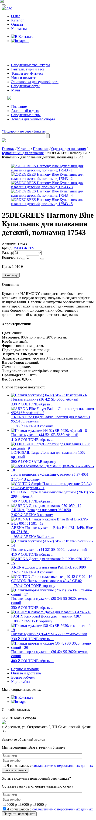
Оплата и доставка (26, 673)
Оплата (17, 24)
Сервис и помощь (25, 669)
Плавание (19, 106)
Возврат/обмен (23, 677)
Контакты (19, 29)
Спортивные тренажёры (30, 65)
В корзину (11, 275)
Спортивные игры (26, 115)
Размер (7, 253)
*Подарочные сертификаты (24, 131)
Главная (8, 149)
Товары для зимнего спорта (33, 119)
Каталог (17, 20)
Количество (11, 257)
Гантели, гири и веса (28, 69)
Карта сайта (20, 682)
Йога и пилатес (23, 78)
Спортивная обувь (25, 86)
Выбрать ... (45, 404)
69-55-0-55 (16, 50)
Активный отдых (25, 111)
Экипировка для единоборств (34, 82)
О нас (15, 16)
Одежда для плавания (68, 149)
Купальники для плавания (23, 153)
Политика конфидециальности (23, 735)
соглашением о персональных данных (62, 766)
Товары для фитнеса (27, 73)
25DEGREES (23, 248)
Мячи (15, 90)
